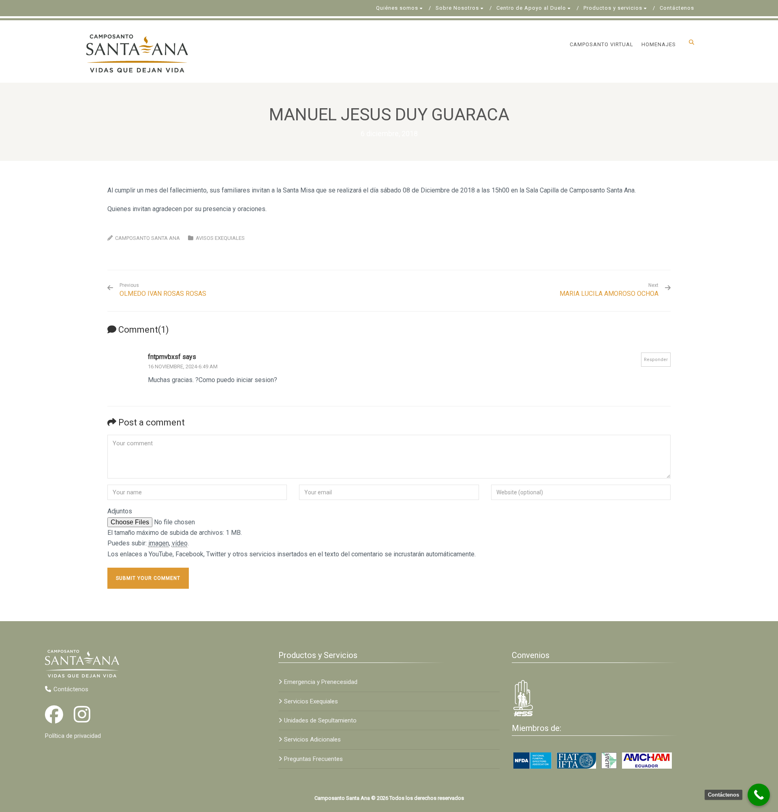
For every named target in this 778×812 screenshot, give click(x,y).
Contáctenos (677, 8)
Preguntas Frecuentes (313, 759)
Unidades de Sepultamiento (320, 720)
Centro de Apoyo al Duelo (531, 8)
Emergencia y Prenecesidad (320, 682)
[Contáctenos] (759, 795)
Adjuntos (119, 511)
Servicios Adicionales (312, 739)
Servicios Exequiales (311, 701)
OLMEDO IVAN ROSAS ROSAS (163, 289)
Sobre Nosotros (457, 8)
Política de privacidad (73, 735)
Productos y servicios (613, 8)
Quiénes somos (397, 8)
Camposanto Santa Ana (147, 238)
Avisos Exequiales (220, 238)
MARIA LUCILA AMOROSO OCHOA (609, 293)
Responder (656, 359)
